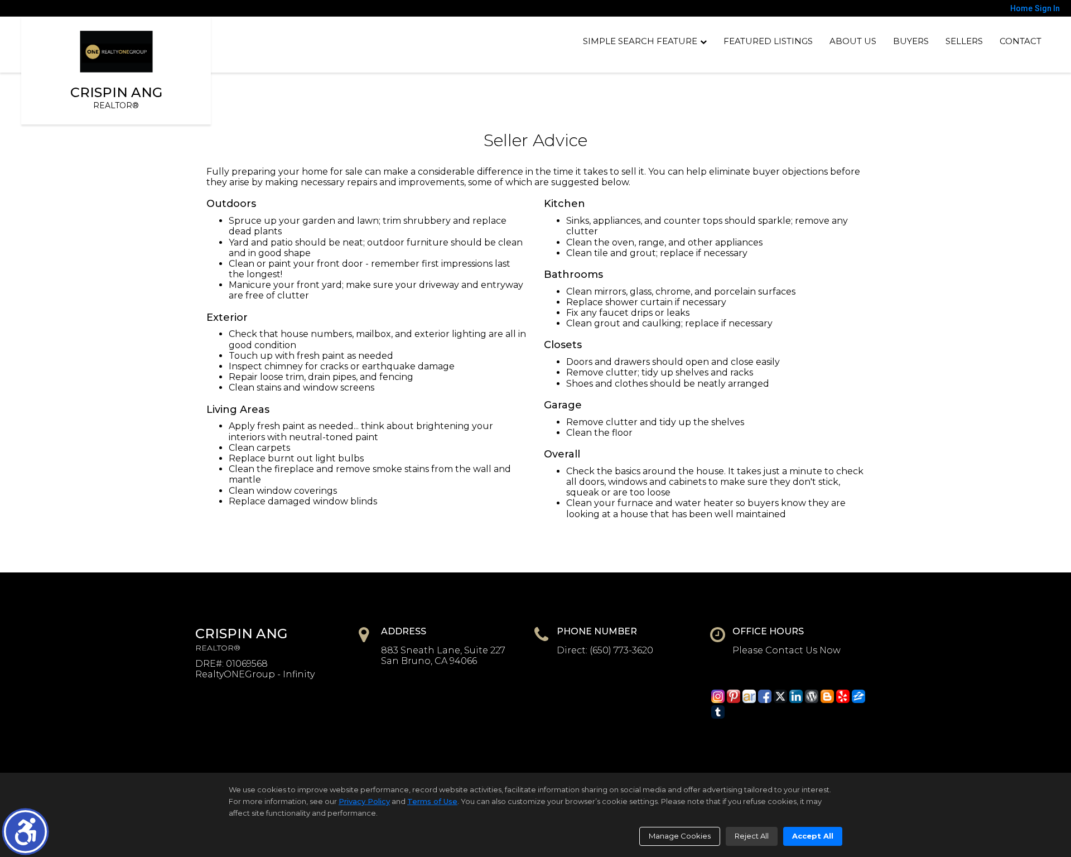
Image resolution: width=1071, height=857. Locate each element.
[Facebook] (764, 696)
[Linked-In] (796, 696)
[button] (25, 831)
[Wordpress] (811, 696)
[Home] (116, 52)
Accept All (812, 835)
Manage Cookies (680, 835)
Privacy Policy (364, 801)
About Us (852, 41)
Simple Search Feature (640, 41)
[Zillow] (858, 696)
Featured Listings (768, 41)
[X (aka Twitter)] (780, 696)
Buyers (911, 41)
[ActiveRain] (749, 696)
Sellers (964, 41)
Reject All (752, 835)
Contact (1020, 41)
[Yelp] (843, 696)
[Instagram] (718, 696)
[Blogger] (827, 696)
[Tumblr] (718, 712)
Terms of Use (432, 801)
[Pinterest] (733, 696)
